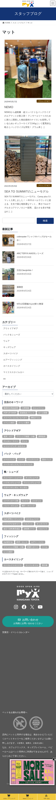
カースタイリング (11, 366)
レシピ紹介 (8, 552)
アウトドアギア (44, 101)
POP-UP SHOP (10, 413)
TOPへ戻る (47, 798)
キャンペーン (38, 408)
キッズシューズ (32, 478)
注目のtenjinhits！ (25, 270)
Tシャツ (25, 501)
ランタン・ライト (11, 441)
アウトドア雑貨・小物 (25, 436)
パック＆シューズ (11, 334)
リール (44, 547)
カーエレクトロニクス (13, 565)
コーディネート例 (11, 501)
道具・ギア (8, 436)
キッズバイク (42, 524)
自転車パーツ (29, 529)
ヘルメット (28, 524)
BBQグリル (35, 418)
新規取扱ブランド (27, 413)
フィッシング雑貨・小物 (13, 547)
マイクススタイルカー (13, 372)
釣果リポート (32, 547)
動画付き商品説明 (11, 408)
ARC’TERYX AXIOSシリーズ (30, 253)
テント (24, 441)
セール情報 (42, 413)
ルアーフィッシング (12, 359)
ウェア (6, 341)
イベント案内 (23, 423)
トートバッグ (9, 460)
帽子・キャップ (28, 506)
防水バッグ (46, 460)
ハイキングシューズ (12, 483)
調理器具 (42, 436)
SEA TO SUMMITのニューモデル (26, 191)
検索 (45, 220)
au (4, 378)
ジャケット (36, 501)
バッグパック (33, 460)
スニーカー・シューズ (13, 478)
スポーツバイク (10, 353)
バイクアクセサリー (12, 524)
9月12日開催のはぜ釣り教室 (30, 304)
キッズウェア (9, 347)
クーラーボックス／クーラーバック (18, 464)
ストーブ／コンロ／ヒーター (15, 418)
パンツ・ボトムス (11, 506)
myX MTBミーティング (13, 519)
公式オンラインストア (9, 798)
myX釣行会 (8, 542)
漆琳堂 (20, 287)
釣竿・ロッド (22, 542)
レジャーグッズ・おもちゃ (14, 446)
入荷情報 (25, 408)
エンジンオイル (32, 565)
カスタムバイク (32, 519)
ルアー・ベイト (37, 542)
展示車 (44, 565)
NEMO (8, 107)
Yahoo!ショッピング (28, 798)
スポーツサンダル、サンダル (15, 487)
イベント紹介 (9, 423)
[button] (28, 621)
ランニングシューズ (32, 483)
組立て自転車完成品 (12, 529)
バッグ (21, 460)
